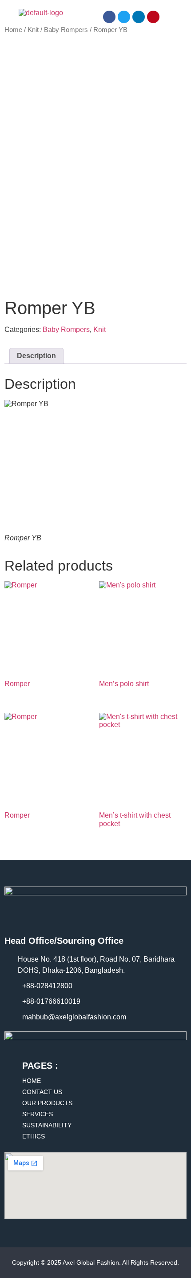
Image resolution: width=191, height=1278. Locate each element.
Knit (33, 29)
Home (13, 29)
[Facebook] (109, 17)
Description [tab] (36, 355)
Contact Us (42, 1091)
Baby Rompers (66, 29)
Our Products (47, 1102)
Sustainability (47, 1125)
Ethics (33, 1136)
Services (37, 1114)
